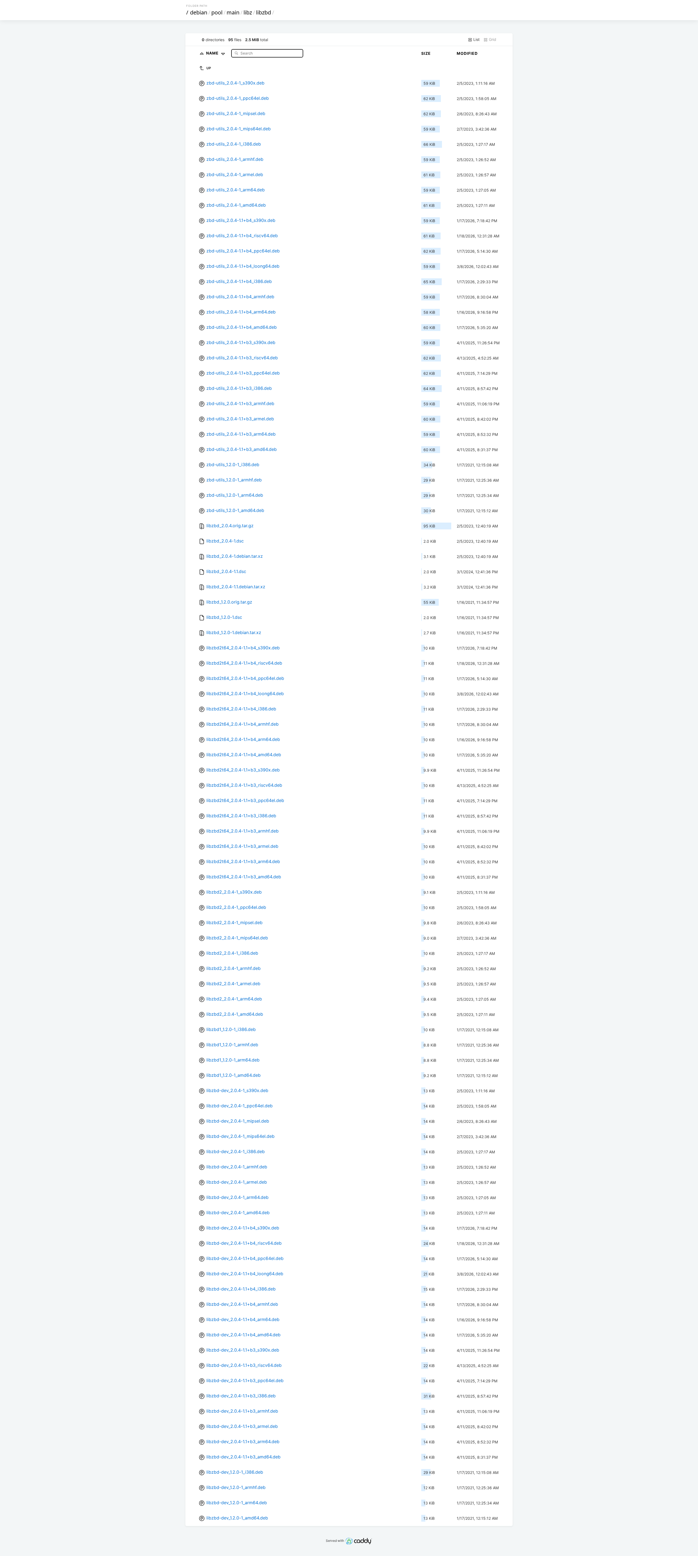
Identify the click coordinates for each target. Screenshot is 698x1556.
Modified (467, 53)
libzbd (263, 12)
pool (216, 12)
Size (426, 53)
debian (198, 12)
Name (213, 53)
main (233, 12)
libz (247, 12)
